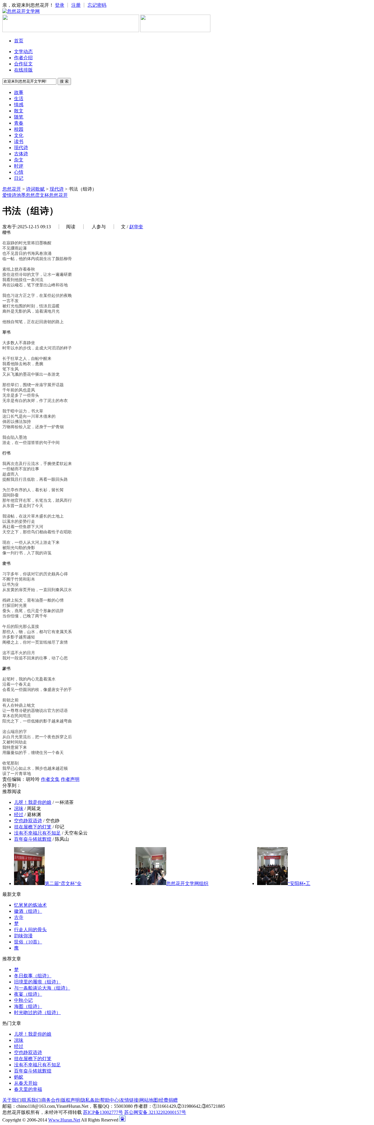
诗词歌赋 (35, 189)
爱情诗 (9, 195)
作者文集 (50, 779)
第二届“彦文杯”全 (63, 883)
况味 (18, 808)
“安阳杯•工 (299, 883)
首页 (18, 40)
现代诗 (21, 147)
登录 (59, 5)
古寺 (18, 917)
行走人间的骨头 (30, 929)
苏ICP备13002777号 (103, 1112)
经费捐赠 (168, 1100)
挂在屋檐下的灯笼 (32, 826)
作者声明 (70, 779)
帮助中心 (109, 1100)
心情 (18, 172)
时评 (18, 165)
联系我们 (31, 1100)
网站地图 (148, 1100)
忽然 (30, 195)
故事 (18, 92)
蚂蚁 (18, 1077)
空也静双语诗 (28, 820)
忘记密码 (97, 5)
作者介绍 (23, 57)
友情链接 (129, 1100)
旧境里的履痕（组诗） (37, 981)
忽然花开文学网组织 (187, 883)
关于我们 (11, 1100)
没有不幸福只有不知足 (37, 832)
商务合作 (50, 1100)
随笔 (18, 116)
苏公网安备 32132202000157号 (155, 1112)
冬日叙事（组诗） (32, 975)
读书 (18, 141)
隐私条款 (90, 1100)
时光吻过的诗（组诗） (37, 1012)
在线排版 (23, 69)
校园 (18, 129)
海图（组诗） (28, 1006)
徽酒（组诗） (28, 911)
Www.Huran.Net (64, 1119)
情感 (18, 104)
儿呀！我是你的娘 (32, 802)
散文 (18, 110)
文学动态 (23, 51)
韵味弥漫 (23, 935)
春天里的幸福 (28, 1089)
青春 (18, 123)
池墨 (21, 195)
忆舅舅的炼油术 (30, 905)
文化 (18, 135)
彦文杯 (42, 195)
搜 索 (64, 81)
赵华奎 (136, 226)
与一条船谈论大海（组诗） (42, 987)
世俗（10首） (28, 941)
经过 (18, 814)
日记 (18, 178)
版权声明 (70, 1100)
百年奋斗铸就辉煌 (32, 839)
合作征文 (23, 63)
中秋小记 (23, 1000)
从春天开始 (25, 1083)
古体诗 (21, 153)
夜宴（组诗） (28, 994)
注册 (76, 5)
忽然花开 (11, 189)
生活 (18, 98)
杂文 (18, 159)
